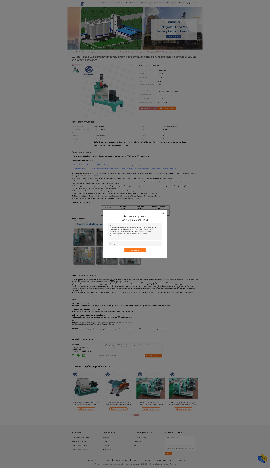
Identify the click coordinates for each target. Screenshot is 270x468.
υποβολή (135, 250)
